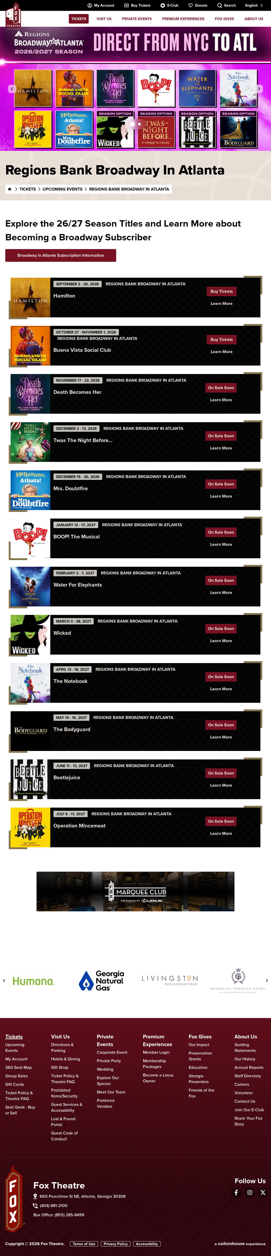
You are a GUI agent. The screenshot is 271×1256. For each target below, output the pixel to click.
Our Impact (199, 1044)
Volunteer (243, 1093)
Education (198, 1067)
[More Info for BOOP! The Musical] (30, 538)
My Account (104, 5)
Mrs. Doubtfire (70, 488)
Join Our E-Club (249, 1110)
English (251, 5)
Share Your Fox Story (248, 1121)
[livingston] (101, 980)
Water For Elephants (77, 584)
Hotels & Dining (65, 1059)
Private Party (109, 1061)
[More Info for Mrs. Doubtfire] (30, 490)
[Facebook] (236, 1192)
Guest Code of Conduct (64, 1136)
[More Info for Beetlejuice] (30, 779)
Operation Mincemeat (79, 825)
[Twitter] (263, 1192)
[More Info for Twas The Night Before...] (30, 442)
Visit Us (104, 18)
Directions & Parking (62, 1047)
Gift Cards (14, 1084)
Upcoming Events (63, 189)
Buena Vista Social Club (82, 350)
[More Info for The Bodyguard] (30, 731)
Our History (244, 1059)
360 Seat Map (18, 1067)
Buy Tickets (141, 5)
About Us (254, 18)
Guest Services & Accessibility (66, 1107)
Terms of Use (84, 1243)
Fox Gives (224, 18)
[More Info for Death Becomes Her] (30, 394)
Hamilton (64, 295)
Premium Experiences (183, 18)
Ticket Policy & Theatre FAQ (19, 1095)
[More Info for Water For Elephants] (30, 586)
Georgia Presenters (199, 1078)
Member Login (156, 1052)
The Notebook (70, 681)
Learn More (222, 303)
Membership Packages (154, 1063)
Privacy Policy (116, 1243)
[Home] (10, 189)
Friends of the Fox (201, 1093)
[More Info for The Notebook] (30, 683)
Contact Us (244, 1101)
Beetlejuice (66, 777)
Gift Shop (59, 1067)
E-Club (172, 5)
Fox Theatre (13, 15)
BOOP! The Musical (76, 536)
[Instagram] (249, 1192)
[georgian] (169, 980)
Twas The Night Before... (82, 440)
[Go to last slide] (12, 89)
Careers (241, 1084)
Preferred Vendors (105, 1103)
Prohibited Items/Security (64, 1093)
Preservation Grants (200, 1056)
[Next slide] (259, 89)
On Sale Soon (221, 388)
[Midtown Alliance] (238, 980)
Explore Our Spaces (108, 1080)
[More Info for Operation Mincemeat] (30, 827)
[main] (135, 485)
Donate (201, 5)
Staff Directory (247, 1076)
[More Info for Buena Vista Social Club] (30, 346)
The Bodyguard (72, 729)
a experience (240, 1243)
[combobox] (253, 5)
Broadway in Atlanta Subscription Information (60, 255)
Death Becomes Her (77, 392)
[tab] (132, 124)
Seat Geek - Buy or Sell (20, 1110)
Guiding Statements (245, 1047)
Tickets (78, 18)
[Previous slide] (4, 980)
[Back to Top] (261, 1238)
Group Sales (16, 1076)
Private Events (137, 18)
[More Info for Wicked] (30, 635)
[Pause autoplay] (263, 951)
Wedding (105, 1069)
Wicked (62, 633)
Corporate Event (112, 1052)
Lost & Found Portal (63, 1121)
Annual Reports (248, 1067)
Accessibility (147, 1243)
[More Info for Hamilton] (30, 297)
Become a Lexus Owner (158, 1078)
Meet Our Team (111, 1092)
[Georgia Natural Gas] (33, 981)
